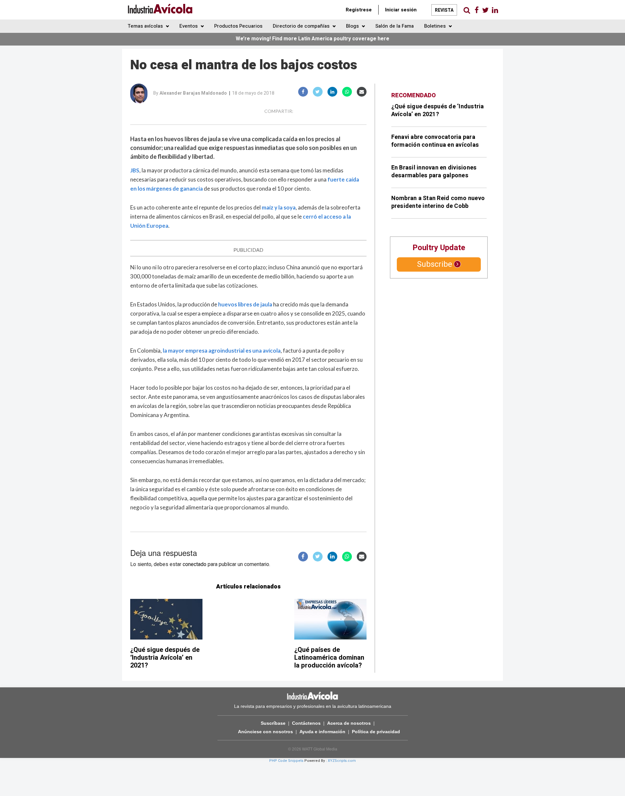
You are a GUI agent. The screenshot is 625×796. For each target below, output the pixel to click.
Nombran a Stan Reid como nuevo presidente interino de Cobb (438, 202)
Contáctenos (306, 723)
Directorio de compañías (302, 26)
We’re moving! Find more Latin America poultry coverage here (312, 39)
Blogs (353, 26)
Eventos (189, 26)
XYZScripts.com (342, 760)
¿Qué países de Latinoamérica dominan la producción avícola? (329, 657)
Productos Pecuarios (238, 26)
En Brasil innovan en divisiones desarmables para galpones (434, 171)
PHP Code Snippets (286, 760)
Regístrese (359, 9)
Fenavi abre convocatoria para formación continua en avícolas (435, 141)
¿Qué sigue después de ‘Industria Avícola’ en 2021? (165, 657)
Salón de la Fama (394, 26)
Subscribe (434, 264)
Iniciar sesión (401, 9)
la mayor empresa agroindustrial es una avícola (222, 350)
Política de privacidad (376, 731)
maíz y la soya (279, 207)
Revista (444, 10)
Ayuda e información (322, 731)
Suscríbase (273, 723)
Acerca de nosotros (349, 723)
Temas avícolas (146, 26)
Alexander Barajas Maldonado (193, 93)
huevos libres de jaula (245, 304)
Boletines (435, 26)
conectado (194, 564)
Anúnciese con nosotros (265, 731)
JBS (134, 170)
